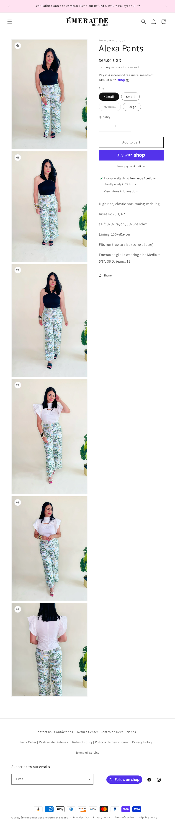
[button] (10, 22)
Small (130, 97)
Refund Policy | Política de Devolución (100, 742)
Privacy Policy (142, 742)
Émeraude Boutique (33, 817)
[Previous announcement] (9, 6)
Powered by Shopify (56, 817)
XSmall (109, 97)
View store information (121, 191)
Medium (112, 108)
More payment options (131, 166)
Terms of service (124, 817)
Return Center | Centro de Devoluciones (106, 732)
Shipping (105, 67)
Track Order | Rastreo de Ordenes (43, 742)
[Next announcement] (166, 6)
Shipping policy (147, 817)
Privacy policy (101, 817)
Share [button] (107, 275)
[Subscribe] (88, 779)
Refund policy (81, 817)
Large (132, 107)
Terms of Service (88, 752)
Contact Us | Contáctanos (54, 732)
